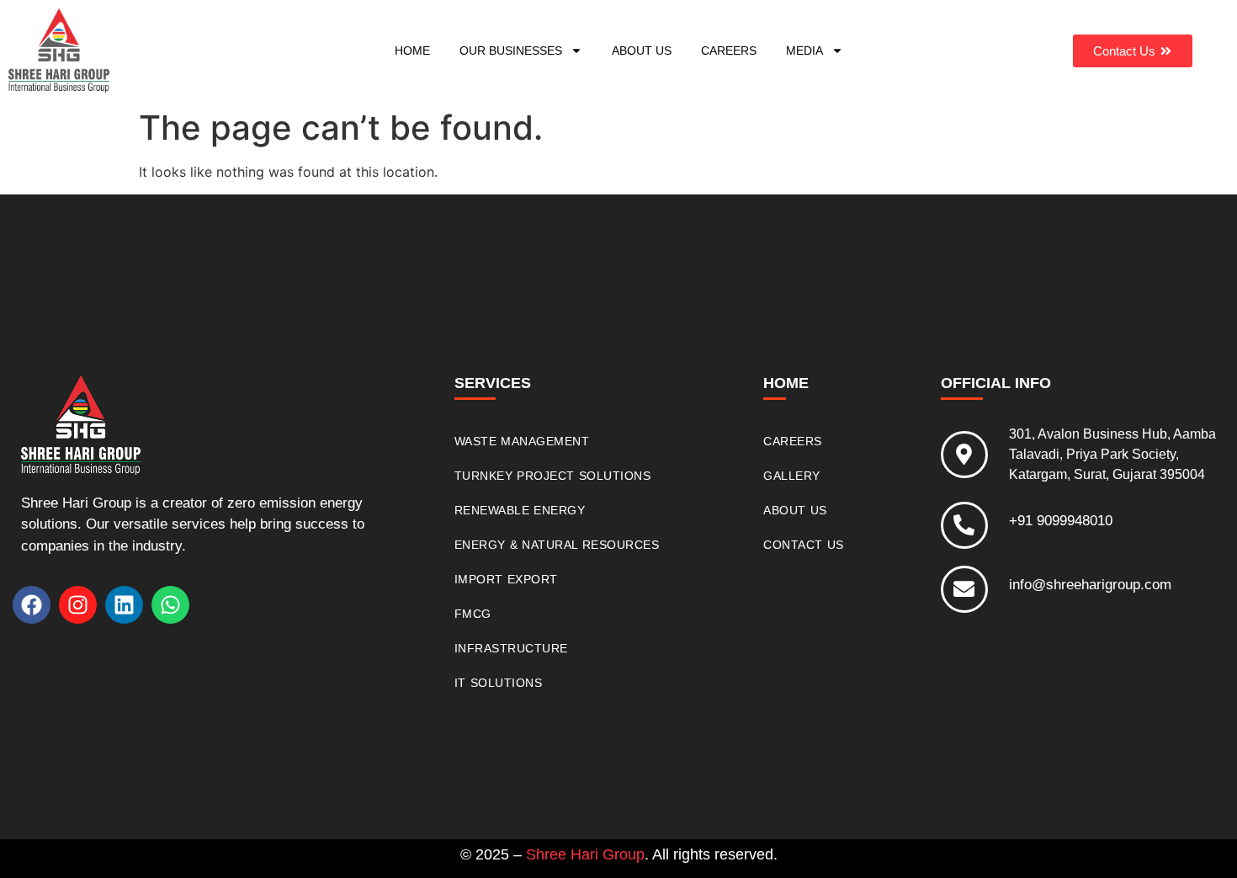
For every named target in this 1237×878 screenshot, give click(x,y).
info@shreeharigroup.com (1090, 585)
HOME (412, 50)
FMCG (472, 613)
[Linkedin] (124, 605)
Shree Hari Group (585, 854)
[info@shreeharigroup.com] (964, 589)
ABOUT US (642, 50)
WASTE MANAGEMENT (522, 441)
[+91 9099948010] (964, 525)
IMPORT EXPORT (506, 579)
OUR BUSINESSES (510, 50)
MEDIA (804, 50)
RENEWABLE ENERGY (520, 510)
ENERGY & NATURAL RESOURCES (557, 544)
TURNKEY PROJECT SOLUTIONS (552, 475)
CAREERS (729, 50)
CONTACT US (803, 544)
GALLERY (791, 475)
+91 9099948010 (1060, 521)
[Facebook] (31, 605)
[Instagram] (78, 605)
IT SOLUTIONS (498, 682)
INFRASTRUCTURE (511, 648)
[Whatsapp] (170, 605)
